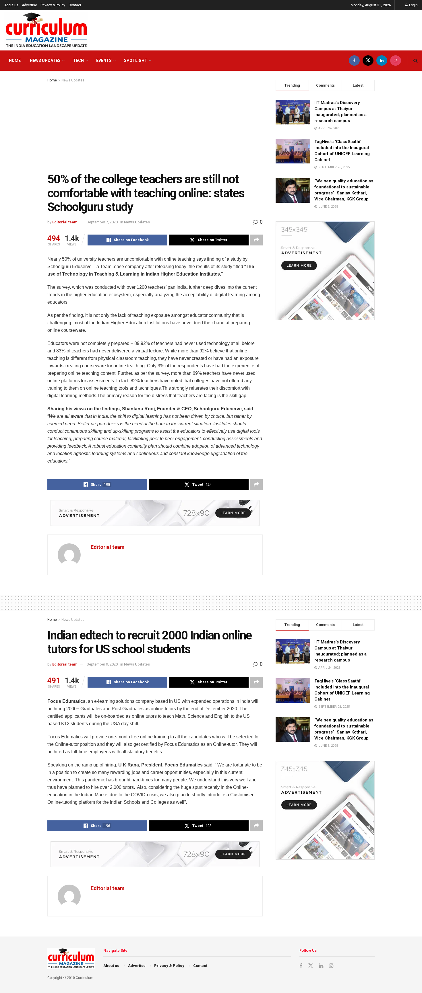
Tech (78, 60)
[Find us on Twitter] (368, 60)
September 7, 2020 (102, 222)
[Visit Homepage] (46, 30)
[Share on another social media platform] (256, 240)
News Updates (45, 60)
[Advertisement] (155, 126)
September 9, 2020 (102, 664)
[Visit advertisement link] (155, 513)
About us (11, 5)
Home (15, 60)
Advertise (29, 5)
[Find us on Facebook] (354, 60)
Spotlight (135, 60)
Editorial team (65, 222)
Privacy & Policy (52, 5)
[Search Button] (415, 60)
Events (104, 60)
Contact (75, 5)
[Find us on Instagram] (395, 60)
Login (413, 5)
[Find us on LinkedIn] (381, 60)
